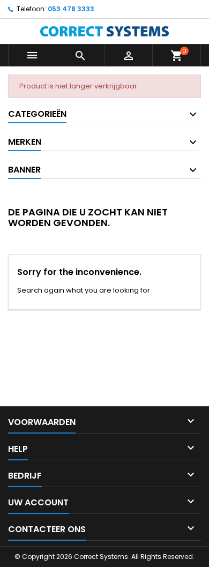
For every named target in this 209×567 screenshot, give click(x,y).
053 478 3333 (71, 8)
